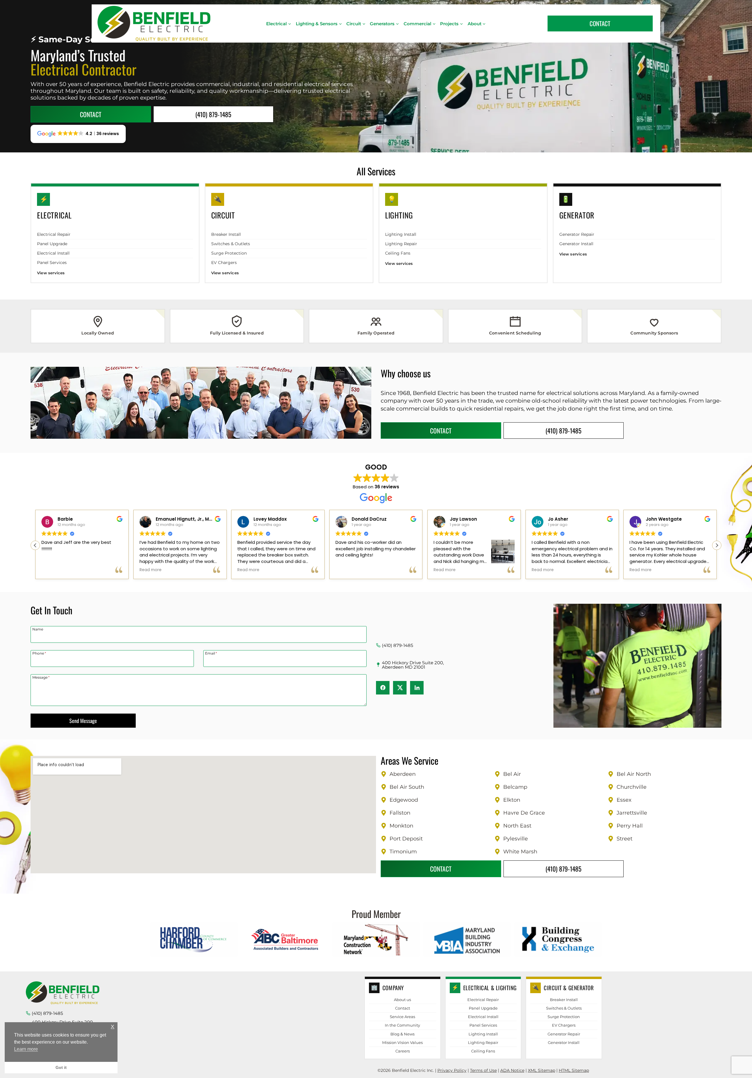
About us (402, 999)
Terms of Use (483, 1070)
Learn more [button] (26, 1049)
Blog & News (402, 1034)
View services (51, 272)
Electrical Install (53, 253)
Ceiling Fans (397, 253)
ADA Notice (512, 1070)
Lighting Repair (401, 243)
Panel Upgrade (52, 243)
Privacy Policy (451, 1070)
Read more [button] (248, 570)
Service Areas (402, 1016)
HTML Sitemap (574, 1070)
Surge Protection (229, 253)
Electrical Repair (53, 234)
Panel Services (52, 262)
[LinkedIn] (417, 687)
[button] (716, 545)
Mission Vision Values (402, 1042)
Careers (402, 1051)
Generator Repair (576, 234)
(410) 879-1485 (397, 645)
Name (37, 629)
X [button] (112, 1027)
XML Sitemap (541, 1070)
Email (211, 653)
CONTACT (600, 23)
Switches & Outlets (230, 243)
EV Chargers (224, 262)
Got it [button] (61, 1067)
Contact (402, 1008)
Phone (39, 653)
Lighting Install (400, 234)
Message (41, 677)
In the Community (402, 1025)
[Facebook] (383, 687)
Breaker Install (226, 234)
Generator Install (576, 243)
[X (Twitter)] (400, 687)
